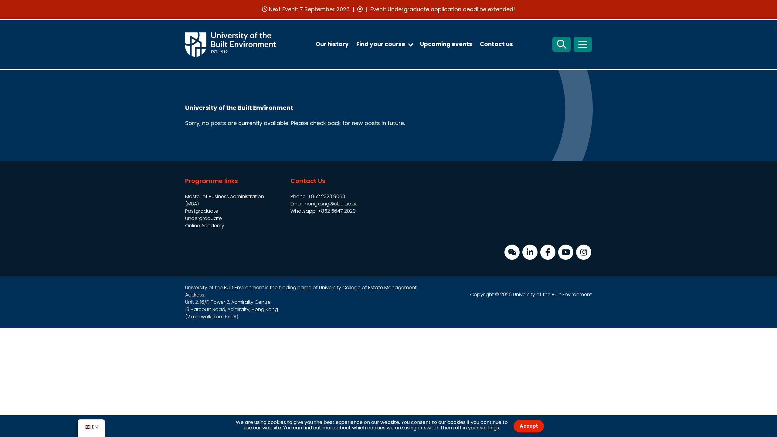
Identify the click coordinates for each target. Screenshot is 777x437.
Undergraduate (203, 218)
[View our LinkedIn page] (530, 252)
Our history (332, 44)
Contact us (496, 44)
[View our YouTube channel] (565, 252)
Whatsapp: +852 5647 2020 (323, 211)
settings (489, 427)
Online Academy (204, 225)
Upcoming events (446, 44)
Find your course (380, 44)
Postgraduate (201, 211)
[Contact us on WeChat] (512, 252)
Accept (529, 425)
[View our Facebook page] (547, 252)
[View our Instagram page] (583, 252)
